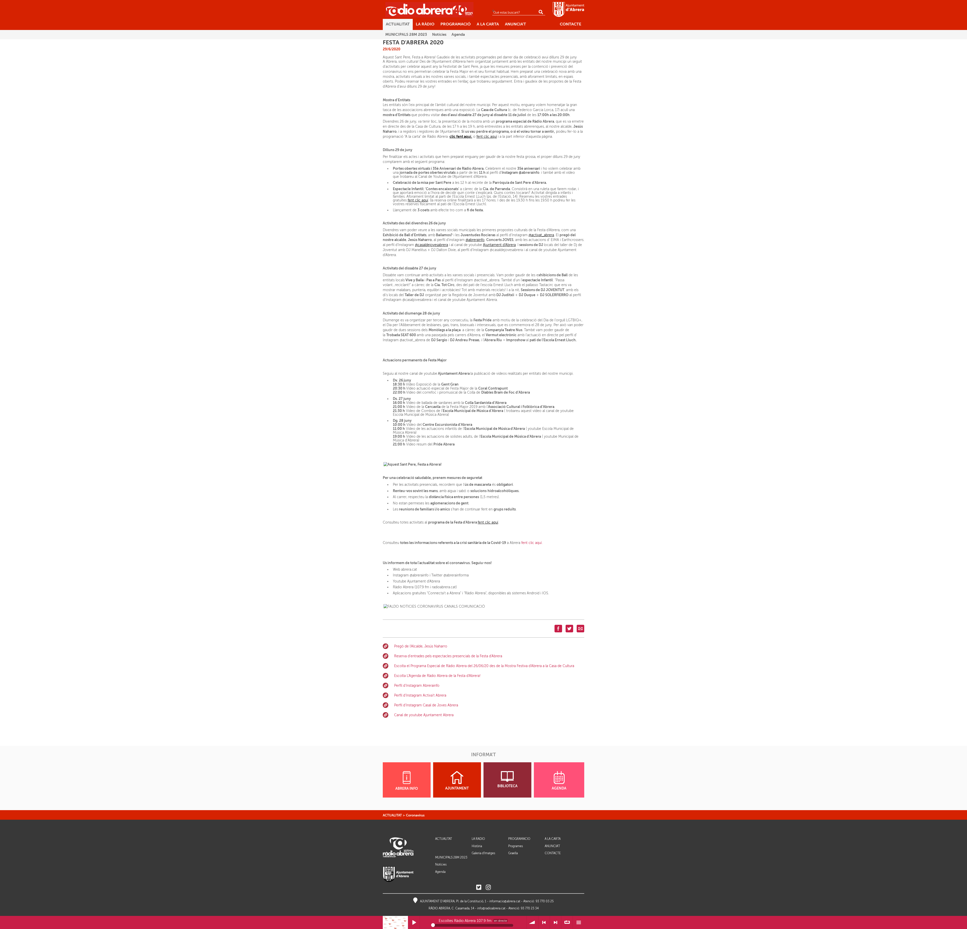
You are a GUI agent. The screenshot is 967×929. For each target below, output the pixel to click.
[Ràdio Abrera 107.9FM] (429, 9)
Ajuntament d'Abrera (499, 245)
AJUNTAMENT (457, 788)
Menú (578, 922)
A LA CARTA (553, 839)
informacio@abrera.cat (504, 901)
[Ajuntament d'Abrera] (568, 9)
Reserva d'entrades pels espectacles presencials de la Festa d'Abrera (448, 656)
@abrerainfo (475, 240)
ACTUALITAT (392, 815)
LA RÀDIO (478, 839)
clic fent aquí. (461, 136)
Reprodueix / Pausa (414, 922)
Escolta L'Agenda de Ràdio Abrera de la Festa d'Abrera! (437, 676)
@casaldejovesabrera (431, 245)
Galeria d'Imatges (483, 853)
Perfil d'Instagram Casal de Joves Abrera (426, 705)
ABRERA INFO (406, 788)
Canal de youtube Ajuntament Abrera (424, 715)
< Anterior (544, 922)
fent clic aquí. (531, 543)
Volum (532, 922)
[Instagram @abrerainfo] (488, 887)
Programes (515, 846)
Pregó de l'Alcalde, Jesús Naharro (420, 646)
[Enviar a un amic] (580, 628)
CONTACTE (553, 853)
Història (477, 846)
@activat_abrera (541, 235)
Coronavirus (415, 815)
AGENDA (559, 788)
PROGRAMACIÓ (519, 839)
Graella (513, 853)
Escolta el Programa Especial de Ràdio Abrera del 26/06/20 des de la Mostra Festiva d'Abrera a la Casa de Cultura (484, 666)
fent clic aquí (486, 137)
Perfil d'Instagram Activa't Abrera (420, 695)
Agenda (440, 872)
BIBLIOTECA (507, 786)
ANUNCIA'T (552, 846)
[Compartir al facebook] (558, 628)
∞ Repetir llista (567, 922)
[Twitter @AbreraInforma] (478, 887)
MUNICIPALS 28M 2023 (451, 857)
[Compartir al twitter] (569, 628)
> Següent (555, 922)
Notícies (440, 864)
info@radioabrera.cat (491, 908)
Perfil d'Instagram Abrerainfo (416, 685)
